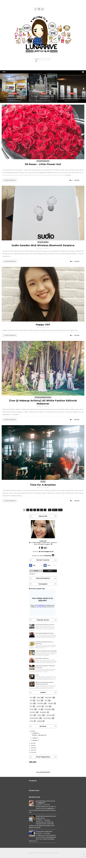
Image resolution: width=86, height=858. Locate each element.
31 (49, 510)
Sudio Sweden (43, 242)
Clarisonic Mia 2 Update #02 (44, 831)
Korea (46, 706)
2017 (32, 743)
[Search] (36, 61)
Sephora (39, 715)
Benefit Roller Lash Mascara (42, 658)
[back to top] (83, 854)
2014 (32, 750)
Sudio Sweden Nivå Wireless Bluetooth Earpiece (43, 245)
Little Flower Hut (44, 161)
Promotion (32, 712)
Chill (31, 700)
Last (60, 510)
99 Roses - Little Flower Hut (43, 164)
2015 (32, 747)
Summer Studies (47, 718)
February (34, 740)
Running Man (43, 712)
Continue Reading (9, 180)
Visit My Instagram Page (37, 588)
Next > (54, 510)
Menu (4, 71)
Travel (31, 721)
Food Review (40, 703)
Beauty (15, 93)
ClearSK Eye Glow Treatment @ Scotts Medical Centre (71, 97)
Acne (43, 93)
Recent (36, 570)
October (34, 738)
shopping (39, 721)
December (35, 733)
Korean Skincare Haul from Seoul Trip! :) (44, 624)
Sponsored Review (34, 718)
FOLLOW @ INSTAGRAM (43, 772)
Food (31, 703)
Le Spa (37, 675)
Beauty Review (48, 697)
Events (38, 700)
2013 (32, 752)
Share (77, 180)
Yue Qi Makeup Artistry (44, 397)
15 (71, 180)
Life (43, 481)
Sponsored (49, 715)
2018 (32, 731)
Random (50, 570)
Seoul (31, 715)
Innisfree (39, 706)
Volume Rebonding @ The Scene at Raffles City (14, 97)
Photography (48, 709)
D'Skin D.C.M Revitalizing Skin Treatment (43, 97)
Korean (31, 709)
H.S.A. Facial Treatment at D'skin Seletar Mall (45, 651)
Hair (31, 706)
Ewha (46, 700)
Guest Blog (50, 703)
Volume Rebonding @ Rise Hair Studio (44, 633)
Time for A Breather (43, 484)
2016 (32, 745)
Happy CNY (43, 324)
